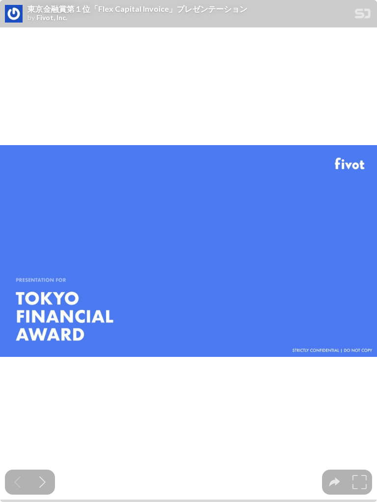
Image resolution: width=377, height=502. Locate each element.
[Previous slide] (17, 482)
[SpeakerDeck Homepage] (363, 15)
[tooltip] (334, 482)
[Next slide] (42, 482)
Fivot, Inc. (51, 17)
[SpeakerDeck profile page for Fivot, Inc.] (14, 14)
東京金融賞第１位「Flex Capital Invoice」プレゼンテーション (137, 9)
